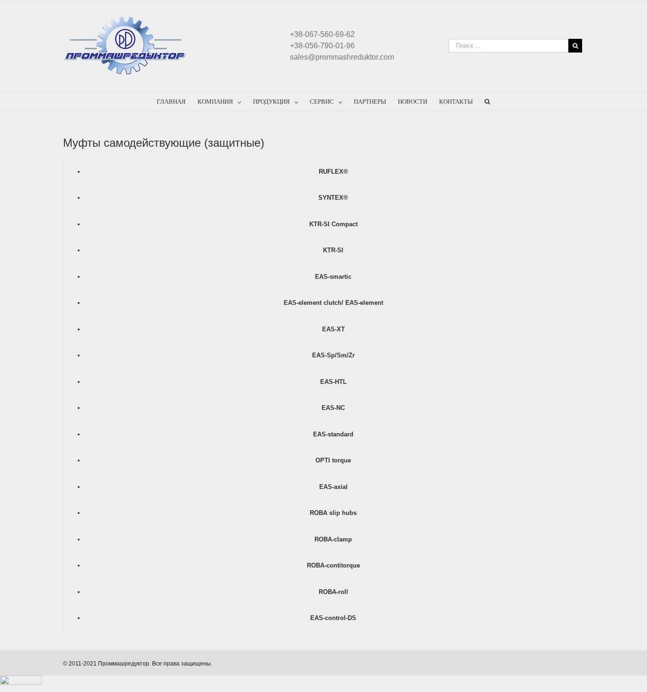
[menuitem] (177, 100)
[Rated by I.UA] (21, 679)
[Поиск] (487, 100)
